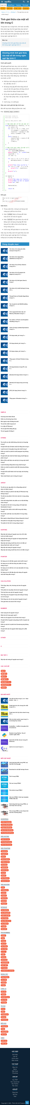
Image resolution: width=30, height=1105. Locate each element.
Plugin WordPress (6, 827)
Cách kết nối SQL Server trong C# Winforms (18, 740)
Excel (3, 1009)
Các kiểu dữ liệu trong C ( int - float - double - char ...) (19, 699)
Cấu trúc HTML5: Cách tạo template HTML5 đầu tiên (18, 797)
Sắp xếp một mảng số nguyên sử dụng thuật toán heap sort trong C (14, 539)
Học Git (4, 992)
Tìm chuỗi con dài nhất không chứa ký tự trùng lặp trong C (14, 443)
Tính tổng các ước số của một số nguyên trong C (14, 599)
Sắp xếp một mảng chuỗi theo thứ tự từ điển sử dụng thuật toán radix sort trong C (13, 544)
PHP (3, 887)
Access (4, 1017)
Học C (3, 671)
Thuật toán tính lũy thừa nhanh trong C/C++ (19, 713)
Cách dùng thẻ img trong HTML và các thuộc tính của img (18, 804)
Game (15, 1069)
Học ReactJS (5, 878)
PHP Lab (4, 1043)
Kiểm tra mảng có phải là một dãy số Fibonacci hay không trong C (14, 492)
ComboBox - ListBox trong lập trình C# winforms (18, 726)
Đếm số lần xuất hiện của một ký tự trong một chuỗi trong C (15, 461)
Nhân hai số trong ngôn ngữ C (9, 615)
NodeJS (4, 901)
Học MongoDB (6, 913)
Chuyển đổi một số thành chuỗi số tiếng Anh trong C (15, 446)
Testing (3, 994)
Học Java (15, 1086)
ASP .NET (4, 965)
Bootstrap (4, 865)
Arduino (4, 687)
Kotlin (3, 954)
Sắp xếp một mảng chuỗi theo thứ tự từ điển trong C (15, 550)
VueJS (3, 873)
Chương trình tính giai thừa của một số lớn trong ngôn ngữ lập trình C (14, 44)
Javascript (26, 8)
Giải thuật (9, 8)
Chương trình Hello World (8, 416)
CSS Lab (4, 1041)
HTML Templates (6, 822)
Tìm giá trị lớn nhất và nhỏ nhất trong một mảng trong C (13, 510)
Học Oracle (5, 918)
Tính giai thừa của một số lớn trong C (11, 601)
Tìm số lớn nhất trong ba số (8, 424)
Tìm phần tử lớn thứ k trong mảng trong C (12, 523)
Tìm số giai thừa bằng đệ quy (8, 428)
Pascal (3, 941)
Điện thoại (15, 1071)
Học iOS (4, 980)
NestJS (4, 875)
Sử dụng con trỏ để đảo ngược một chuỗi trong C (14, 561)
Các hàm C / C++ (6, 682)
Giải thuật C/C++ (6, 685)
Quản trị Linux (5, 839)
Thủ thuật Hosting (6, 842)
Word (3, 1012)
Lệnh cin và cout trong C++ (16, 747)
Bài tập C (4, 674)
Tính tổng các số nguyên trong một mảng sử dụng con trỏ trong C (14, 596)
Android (4, 982)
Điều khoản (15, 1060)
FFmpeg (4, 1002)
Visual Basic (5, 962)
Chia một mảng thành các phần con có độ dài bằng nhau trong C (14, 501)
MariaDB (4, 929)
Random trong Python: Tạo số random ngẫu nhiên (17, 733)
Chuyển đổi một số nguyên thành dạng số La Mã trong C (14, 630)
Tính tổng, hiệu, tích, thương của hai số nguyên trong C (13, 586)
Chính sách (15, 1058)
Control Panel (5, 997)
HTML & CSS (5, 862)
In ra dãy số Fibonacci (7, 426)
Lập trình (3, 5)
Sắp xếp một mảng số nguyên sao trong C (12, 659)
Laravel (4, 893)
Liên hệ (15, 1056)
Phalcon (4, 895)
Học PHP (15, 1080)
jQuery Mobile (5, 859)
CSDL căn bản (6, 915)
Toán (3, 1029)
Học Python (15, 1084)
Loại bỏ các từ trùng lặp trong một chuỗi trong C (14, 449)
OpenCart (4, 898)
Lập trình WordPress (7, 830)
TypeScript (4, 867)
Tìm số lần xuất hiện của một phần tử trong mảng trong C (14, 515)
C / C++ (3, 8)
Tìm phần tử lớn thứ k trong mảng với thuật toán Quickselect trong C (14, 506)
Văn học (4, 1034)
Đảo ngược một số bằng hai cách (10, 421)
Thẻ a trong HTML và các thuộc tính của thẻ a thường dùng (18, 811)
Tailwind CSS (5, 881)
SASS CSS (5, 870)
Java (3, 938)
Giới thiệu (15, 1054)
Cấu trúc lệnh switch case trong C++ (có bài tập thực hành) (19, 720)
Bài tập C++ (5, 679)
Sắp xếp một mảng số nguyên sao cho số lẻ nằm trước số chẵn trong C (14, 535)
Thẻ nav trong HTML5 (15, 783)
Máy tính (14, 1067)
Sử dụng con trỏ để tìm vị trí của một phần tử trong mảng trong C (14, 569)
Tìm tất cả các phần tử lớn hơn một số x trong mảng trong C (15, 497)
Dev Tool (4, 1000)
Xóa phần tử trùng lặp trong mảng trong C (12, 520)
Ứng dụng (15, 1073)
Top (27, 1103)
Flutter (3, 985)
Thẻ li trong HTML (14, 776)
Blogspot (4, 903)
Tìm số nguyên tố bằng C (7, 431)
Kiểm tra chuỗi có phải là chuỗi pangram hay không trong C (14, 452)
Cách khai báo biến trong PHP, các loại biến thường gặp (18, 763)
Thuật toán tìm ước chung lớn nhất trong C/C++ (18, 706)
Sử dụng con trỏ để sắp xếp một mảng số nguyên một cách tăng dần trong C (14, 573)
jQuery (3, 856)
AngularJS (4, 854)
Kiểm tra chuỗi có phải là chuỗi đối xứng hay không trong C (14, 468)
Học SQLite (5, 923)
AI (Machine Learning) (8, 970)
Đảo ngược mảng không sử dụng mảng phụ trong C (15, 518)
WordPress (11, 5)
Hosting (18, 5)
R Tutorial (4, 968)
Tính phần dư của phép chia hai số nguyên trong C (14, 590)
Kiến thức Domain (6, 845)
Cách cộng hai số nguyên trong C (10, 613)
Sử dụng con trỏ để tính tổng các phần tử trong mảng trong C (13, 564)
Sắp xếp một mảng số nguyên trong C (11, 547)
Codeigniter (5, 890)
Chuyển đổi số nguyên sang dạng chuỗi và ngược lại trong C (15, 621)
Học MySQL (5, 910)
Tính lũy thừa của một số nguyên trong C (12, 592)
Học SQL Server (6, 921)
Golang (4, 957)
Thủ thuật (25, 5)
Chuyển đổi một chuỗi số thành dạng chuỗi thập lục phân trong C (15, 457)
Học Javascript (15, 1082)
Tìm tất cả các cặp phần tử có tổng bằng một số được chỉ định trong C (13, 488)
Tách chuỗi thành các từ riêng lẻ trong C (11, 476)
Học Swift (4, 949)
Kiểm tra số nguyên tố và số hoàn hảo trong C (13, 617)
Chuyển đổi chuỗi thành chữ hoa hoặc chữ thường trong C (14, 472)
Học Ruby (4, 946)
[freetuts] (8, 1)
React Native (5, 977)
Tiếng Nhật (5, 1032)
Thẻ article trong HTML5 (15, 790)
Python (3, 935)
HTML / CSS (17, 8)
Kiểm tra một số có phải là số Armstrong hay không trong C (14, 625)
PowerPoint (5, 1014)
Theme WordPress (7, 825)
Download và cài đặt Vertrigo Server (19, 769)
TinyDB (4, 926)
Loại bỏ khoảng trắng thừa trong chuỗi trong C (13, 465)
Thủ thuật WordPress (7, 833)
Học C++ (4, 676)
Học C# (4, 943)
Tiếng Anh (4, 1026)
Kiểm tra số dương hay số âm (9, 419)
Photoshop (4, 1020)
